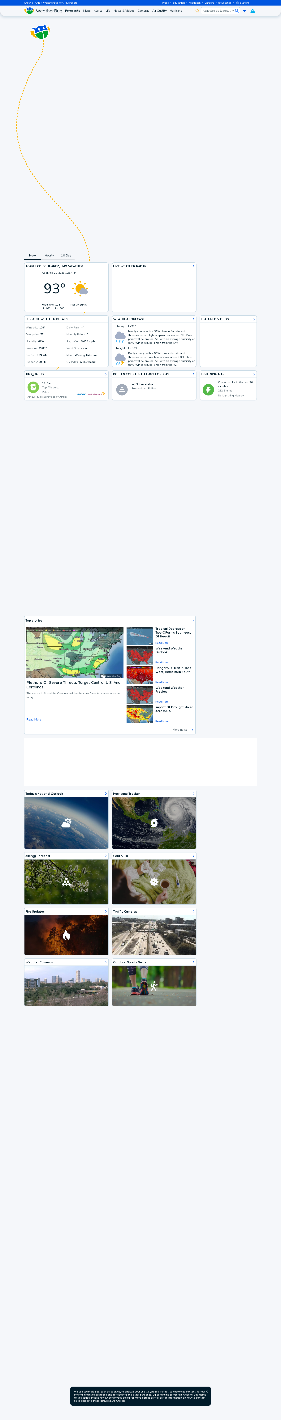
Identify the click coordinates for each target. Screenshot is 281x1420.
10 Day (66, 255)
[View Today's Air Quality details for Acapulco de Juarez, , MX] (66, 385)
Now (32, 255)
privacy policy (121, 1397)
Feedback (195, 3)
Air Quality (159, 11)
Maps (87, 11)
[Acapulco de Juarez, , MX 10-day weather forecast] (154, 341)
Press (165, 3)
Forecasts (72, 11)
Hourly (49, 255)
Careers (209, 3)
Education (179, 3)
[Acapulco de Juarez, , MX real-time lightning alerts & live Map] (228, 385)
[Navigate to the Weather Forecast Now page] (43, 11)
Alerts (98, 11)
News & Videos (124, 11)
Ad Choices (119, 1400)
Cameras (143, 11)
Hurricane (176, 11)
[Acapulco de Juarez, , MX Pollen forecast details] (154, 385)
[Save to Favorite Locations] (197, 10)
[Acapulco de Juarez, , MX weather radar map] (154, 287)
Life (108, 11)
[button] (207, 1391)
